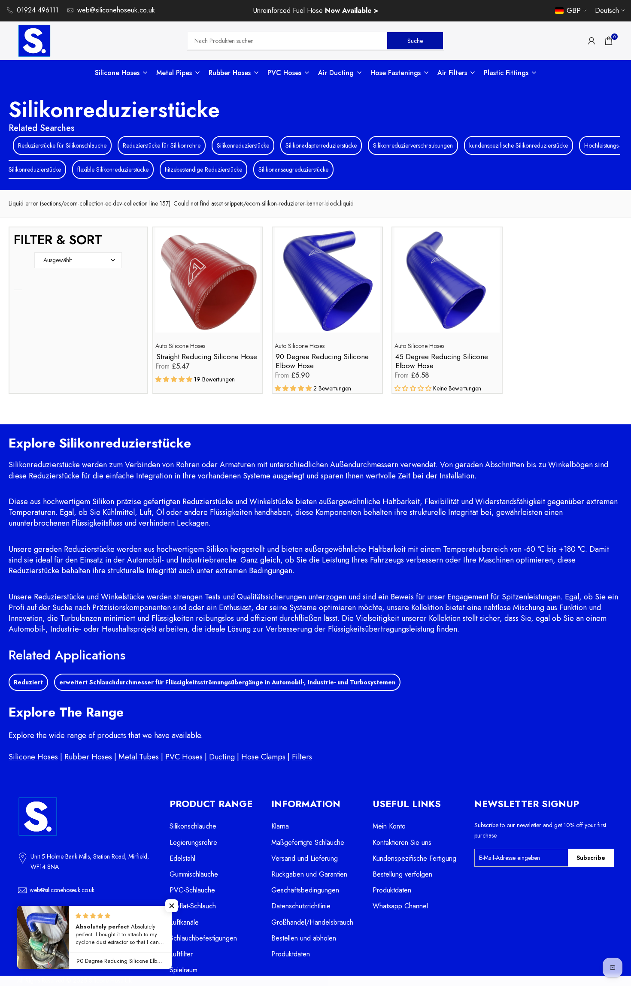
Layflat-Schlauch (193, 906)
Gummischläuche (194, 874)
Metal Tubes (138, 756)
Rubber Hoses (88, 756)
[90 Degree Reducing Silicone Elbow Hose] (327, 284)
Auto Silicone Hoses (180, 346)
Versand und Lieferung (304, 858)
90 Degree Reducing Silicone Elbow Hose (322, 361)
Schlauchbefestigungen (203, 938)
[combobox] (287, 40)
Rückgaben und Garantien (309, 874)
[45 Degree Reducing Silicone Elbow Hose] (447, 284)
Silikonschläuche (193, 826)
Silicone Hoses (33, 756)
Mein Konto (389, 826)
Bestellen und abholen (303, 938)
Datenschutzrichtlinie (301, 906)
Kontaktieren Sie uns (402, 842)
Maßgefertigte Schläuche (307, 842)
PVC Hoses (184, 756)
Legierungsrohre (193, 842)
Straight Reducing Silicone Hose (206, 356)
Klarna (280, 826)
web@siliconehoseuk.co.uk (116, 10)
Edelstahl (182, 858)
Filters (302, 756)
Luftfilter (181, 954)
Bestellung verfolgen (402, 874)
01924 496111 (37, 10)
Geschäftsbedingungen (305, 890)
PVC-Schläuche (192, 890)
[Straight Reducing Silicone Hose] (208, 284)
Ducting (222, 756)
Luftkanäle (184, 922)
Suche (415, 40)
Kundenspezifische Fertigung (414, 858)
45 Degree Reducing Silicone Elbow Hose (441, 361)
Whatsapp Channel (400, 906)
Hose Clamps (263, 756)
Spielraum (183, 970)
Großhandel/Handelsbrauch (312, 922)
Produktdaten (290, 954)
